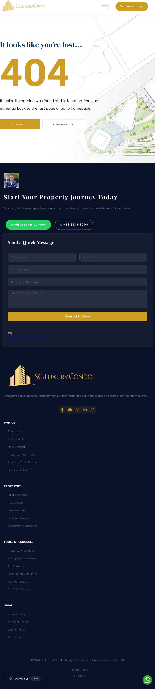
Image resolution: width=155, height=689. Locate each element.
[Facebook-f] (62, 410)
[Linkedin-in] (85, 410)
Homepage (60, 124)
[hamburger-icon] (104, 6)
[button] (131, 6)
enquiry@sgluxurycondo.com (27, 338)
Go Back (17, 124)
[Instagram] (77, 410)
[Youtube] (70, 410)
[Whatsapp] (92, 410)
